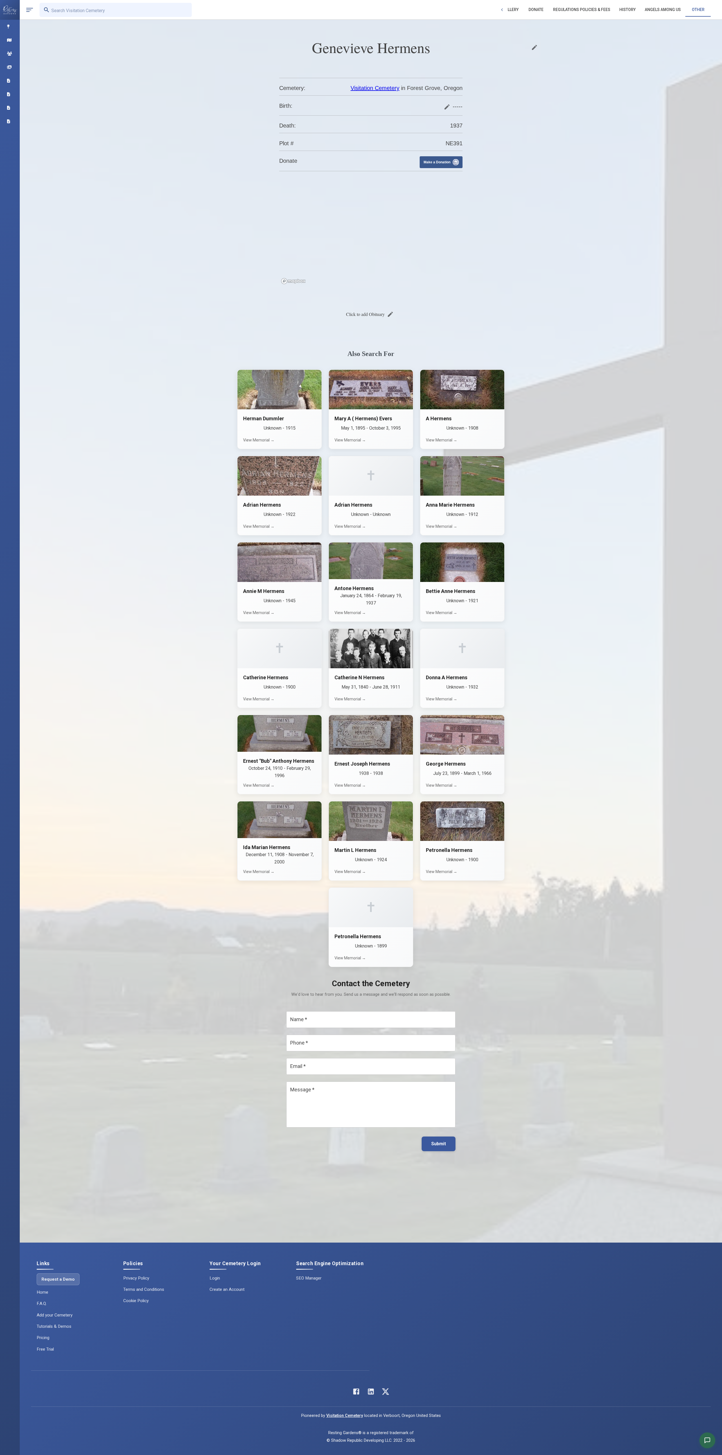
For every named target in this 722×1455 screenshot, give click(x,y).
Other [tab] (698, 9)
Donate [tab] (536, 9)
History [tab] (627, 9)
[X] (385, 1393)
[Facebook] (356, 1393)
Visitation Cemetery (375, 88)
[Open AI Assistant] (707, 1440)
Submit (438, 1143)
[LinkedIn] (371, 1393)
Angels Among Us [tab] (663, 9)
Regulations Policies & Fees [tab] (581, 9)
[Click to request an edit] (534, 47)
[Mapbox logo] (293, 281)
